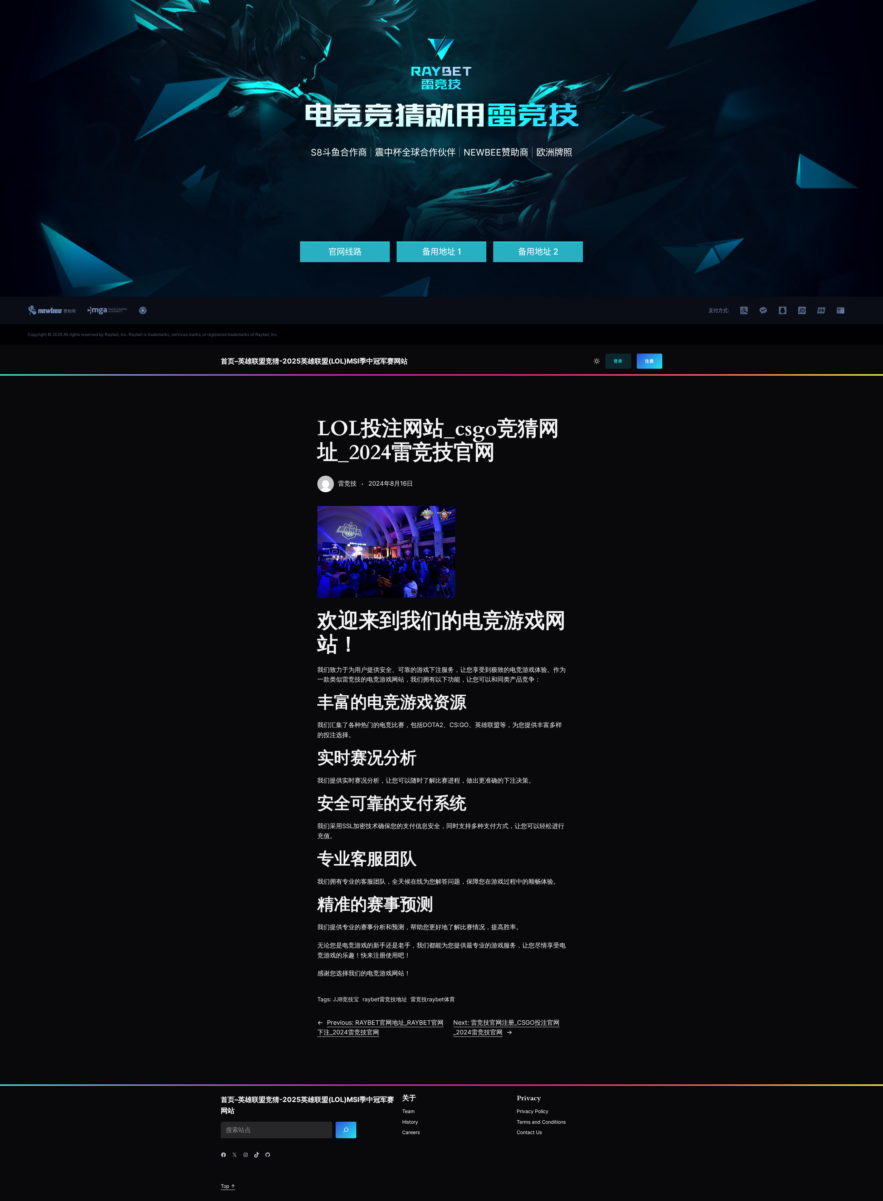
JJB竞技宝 (346, 999)
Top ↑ (228, 1186)
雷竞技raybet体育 (432, 999)
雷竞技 (347, 483)
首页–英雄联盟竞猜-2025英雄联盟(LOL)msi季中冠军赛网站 (314, 361)
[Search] (346, 1130)
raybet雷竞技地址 (385, 999)
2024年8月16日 (390, 483)
